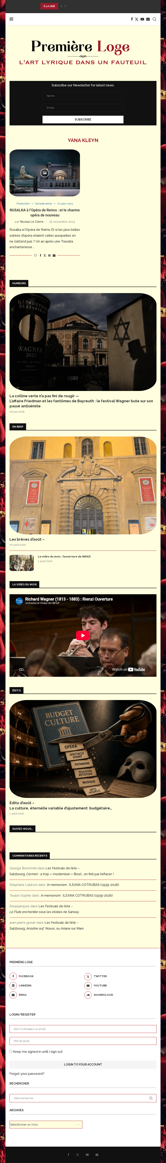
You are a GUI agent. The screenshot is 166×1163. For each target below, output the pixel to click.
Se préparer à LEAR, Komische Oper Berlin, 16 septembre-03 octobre (90, 6)
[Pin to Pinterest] (49, 255)
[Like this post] (35, 255)
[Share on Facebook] (40, 255)
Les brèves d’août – (27, 539)
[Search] (154, 19)
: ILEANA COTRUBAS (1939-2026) (83, 885)
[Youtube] (142, 19)
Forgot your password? (27, 1074)
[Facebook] (132, 19)
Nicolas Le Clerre (32, 221)
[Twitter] (136, 19)
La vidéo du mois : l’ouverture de (64, 556)
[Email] (148, 19)
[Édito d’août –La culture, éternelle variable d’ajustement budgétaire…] (83, 749)
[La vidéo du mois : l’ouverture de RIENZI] (22, 563)
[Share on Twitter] (44, 255)
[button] (61, 6)
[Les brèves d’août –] (83, 485)
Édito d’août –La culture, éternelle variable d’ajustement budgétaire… (61, 805)
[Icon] (44, 173)
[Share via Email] (54, 255)
